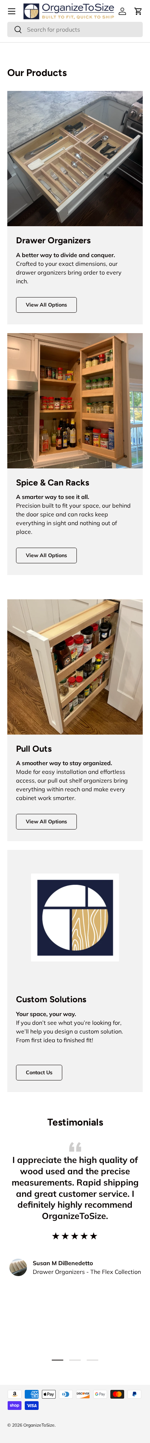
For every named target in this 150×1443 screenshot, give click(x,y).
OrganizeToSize (39, 1425)
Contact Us (39, 1072)
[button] (138, 11)
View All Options (46, 304)
